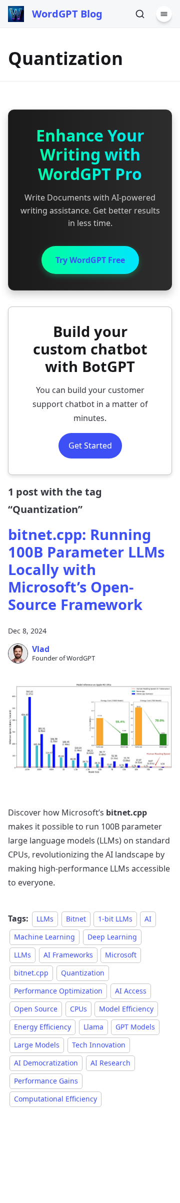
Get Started (90, 445)
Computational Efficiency (55, 1099)
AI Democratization (46, 1063)
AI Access (130, 991)
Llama (94, 1027)
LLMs (45, 919)
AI (148, 919)
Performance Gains (46, 1081)
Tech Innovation (99, 1045)
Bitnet (76, 919)
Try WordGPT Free (90, 260)
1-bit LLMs (115, 919)
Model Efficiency (126, 1009)
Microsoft (120, 955)
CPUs (78, 1009)
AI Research (110, 1063)
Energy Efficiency (42, 1027)
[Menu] (164, 14)
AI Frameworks (68, 955)
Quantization (82, 973)
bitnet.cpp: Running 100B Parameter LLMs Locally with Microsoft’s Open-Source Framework (86, 569)
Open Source (36, 1009)
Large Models (37, 1045)
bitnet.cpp (31, 973)
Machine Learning (44, 937)
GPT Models (135, 1027)
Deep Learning (112, 937)
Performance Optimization (58, 991)
